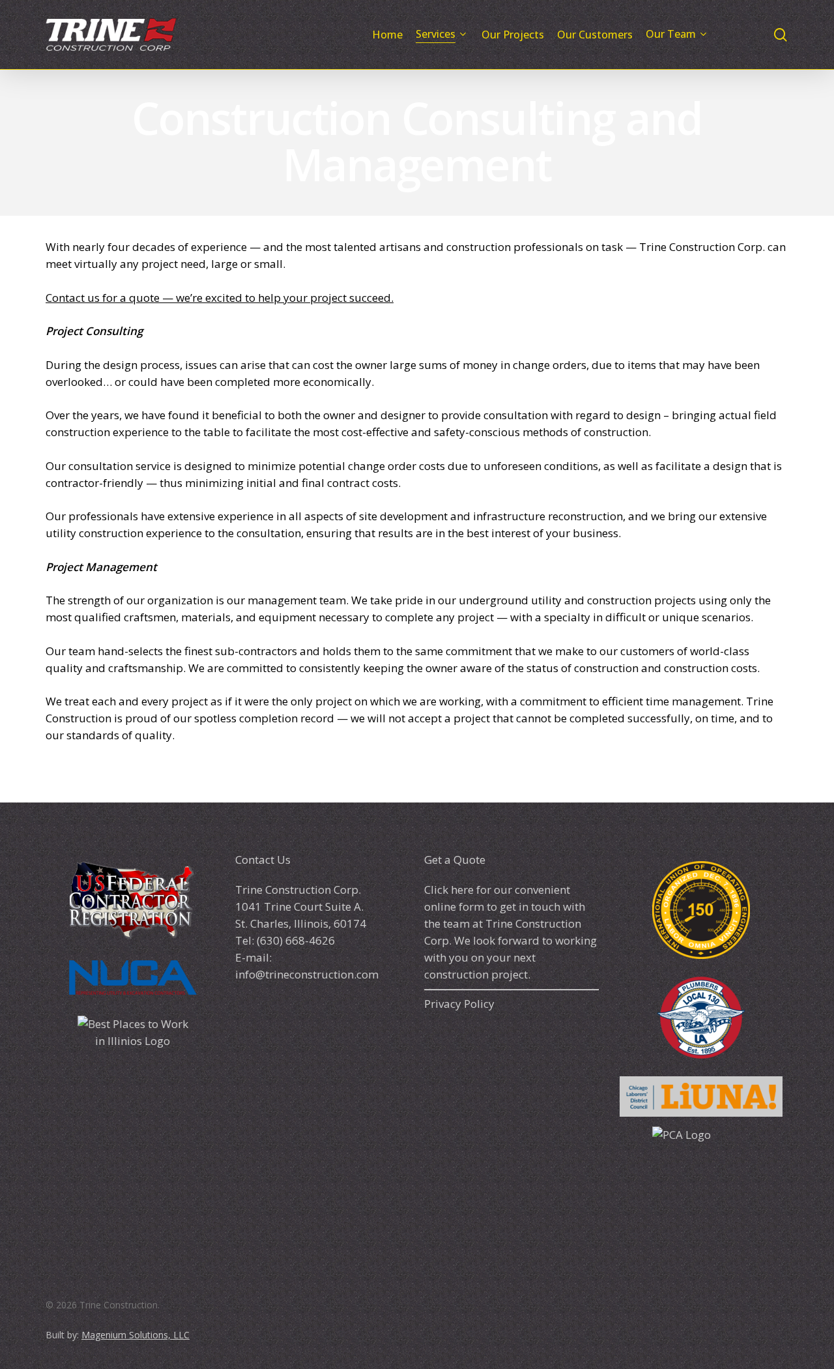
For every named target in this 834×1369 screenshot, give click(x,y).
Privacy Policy (459, 1003)
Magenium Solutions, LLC (135, 1335)
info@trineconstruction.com (307, 974)
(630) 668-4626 (294, 940)
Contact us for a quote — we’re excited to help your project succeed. (220, 297)
